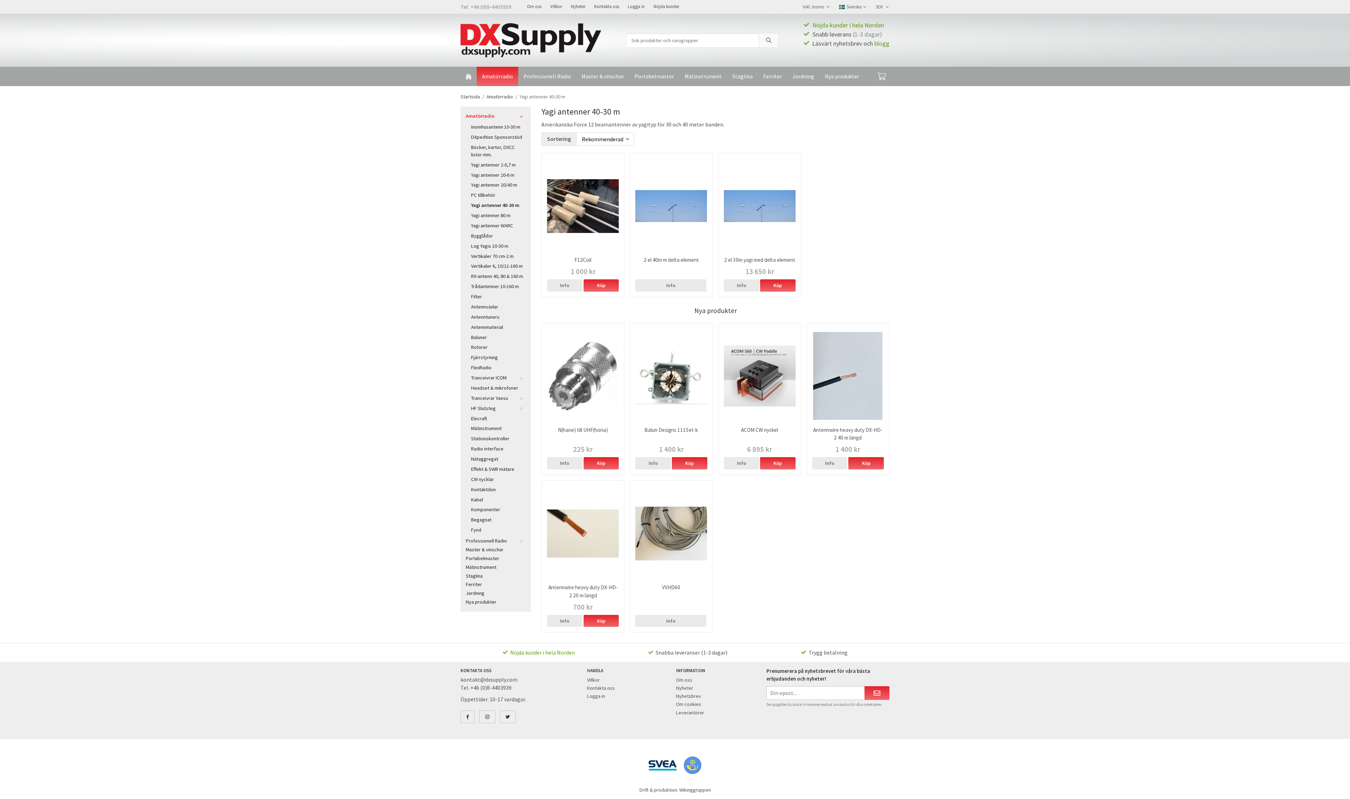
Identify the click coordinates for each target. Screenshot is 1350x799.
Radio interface (487, 449)
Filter (476, 296)
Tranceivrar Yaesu (489, 398)
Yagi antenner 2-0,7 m (493, 165)
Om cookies (688, 704)
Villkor (556, 6)
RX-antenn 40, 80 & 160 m (497, 276)
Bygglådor (482, 236)
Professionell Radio (547, 76)
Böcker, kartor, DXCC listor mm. (493, 151)
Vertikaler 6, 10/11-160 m (497, 266)
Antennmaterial (487, 327)
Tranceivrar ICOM (489, 378)
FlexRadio (481, 367)
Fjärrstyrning (484, 357)
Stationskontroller (490, 438)
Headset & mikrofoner (494, 388)
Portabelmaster (654, 76)
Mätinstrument (703, 76)
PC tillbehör (483, 195)
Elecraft (479, 418)
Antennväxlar (484, 307)
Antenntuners (485, 317)
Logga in (636, 6)
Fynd (476, 530)
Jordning (803, 76)
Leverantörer (690, 712)
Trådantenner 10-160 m (495, 286)
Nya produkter (842, 76)
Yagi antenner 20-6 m (492, 175)
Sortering (559, 138)
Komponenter (485, 509)
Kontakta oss (606, 6)
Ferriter (772, 76)
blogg (881, 43)
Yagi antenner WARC (492, 225)
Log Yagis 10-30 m (489, 246)
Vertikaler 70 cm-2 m (492, 256)
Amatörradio (497, 76)
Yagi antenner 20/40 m (494, 185)
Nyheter (578, 6)
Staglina (742, 76)
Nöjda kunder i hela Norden (848, 25)
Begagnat (481, 520)
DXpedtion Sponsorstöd (496, 137)
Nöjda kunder (666, 6)
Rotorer (479, 347)
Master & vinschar (602, 76)
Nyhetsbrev (688, 696)
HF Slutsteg (483, 408)
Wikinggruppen (695, 790)
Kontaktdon (483, 489)
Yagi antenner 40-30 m (495, 205)
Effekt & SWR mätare (492, 469)
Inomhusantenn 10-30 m (495, 127)
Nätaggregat (484, 459)
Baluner (479, 337)
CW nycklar (482, 479)
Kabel (477, 499)
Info (564, 285)
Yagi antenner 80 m (490, 215)
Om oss (534, 6)
